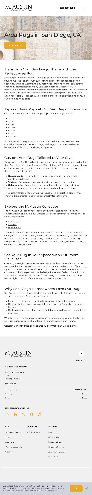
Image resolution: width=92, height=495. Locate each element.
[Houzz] (15, 414)
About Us (52, 432)
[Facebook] (31, 414)
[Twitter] (23, 414)
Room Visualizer (33, 432)
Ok (76, 488)
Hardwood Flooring (13, 432)
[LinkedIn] (7, 414)
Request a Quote (55, 442)
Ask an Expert (54, 437)
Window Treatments (13, 447)
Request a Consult (56, 447)
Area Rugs (9, 452)
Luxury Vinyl (10, 442)
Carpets (12, 224)
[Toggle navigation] (84, 8)
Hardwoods (14, 227)
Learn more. (52, 491)
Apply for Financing (56, 452)
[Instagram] (39, 414)
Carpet (7, 437)
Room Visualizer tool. (73, 263)
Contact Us (15, 45)
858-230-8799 (67, 8)
